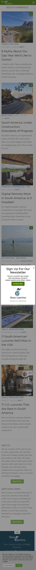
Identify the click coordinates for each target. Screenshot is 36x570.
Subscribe (18, 284)
